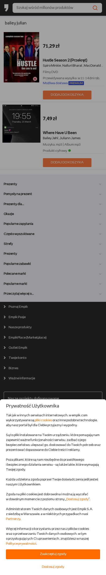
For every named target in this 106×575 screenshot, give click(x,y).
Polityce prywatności (21, 543)
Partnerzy (13, 519)
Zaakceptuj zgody (53, 554)
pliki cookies (43, 420)
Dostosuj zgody (77, 499)
